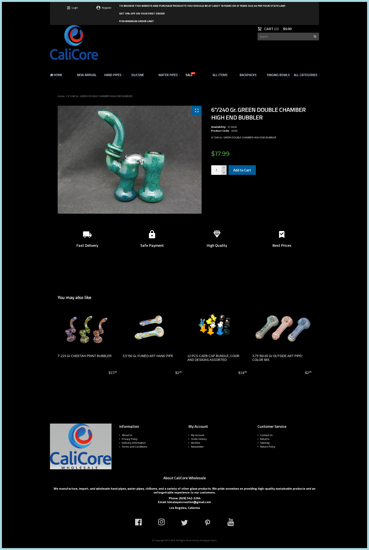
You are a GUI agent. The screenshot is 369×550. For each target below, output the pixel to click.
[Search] (315, 36)
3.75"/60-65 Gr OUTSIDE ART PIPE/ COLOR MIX (277, 357)
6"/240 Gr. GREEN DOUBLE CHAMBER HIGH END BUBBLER (100, 96)
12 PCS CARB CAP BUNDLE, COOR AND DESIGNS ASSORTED (213, 357)
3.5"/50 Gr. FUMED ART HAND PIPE (148, 356)
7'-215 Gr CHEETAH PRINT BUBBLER (85, 356)
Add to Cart (242, 170)
